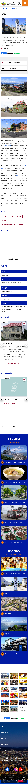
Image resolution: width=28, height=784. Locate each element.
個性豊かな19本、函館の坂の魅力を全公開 (16, 502)
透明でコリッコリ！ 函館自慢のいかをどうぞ (16, 542)
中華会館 (18, 176)
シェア (4, 53)
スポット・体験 (10, 9)
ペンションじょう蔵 (10, 399)
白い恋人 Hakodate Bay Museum (14, 654)
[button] (1, 345)
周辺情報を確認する (14, 259)
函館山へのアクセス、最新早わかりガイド (16, 462)
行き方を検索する (14, 68)
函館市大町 (5, 49)
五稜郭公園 (8, 614)
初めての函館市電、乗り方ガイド (14, 522)
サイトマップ (18, 760)
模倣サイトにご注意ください (14, 758)
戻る (14, 426)
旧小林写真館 (7, 343)
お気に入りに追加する (14, 63)
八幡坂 (7, 594)
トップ (2, 9)
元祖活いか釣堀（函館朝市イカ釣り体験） (16, 574)
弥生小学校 (8, 146)
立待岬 (7, 634)
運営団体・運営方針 (7, 760)
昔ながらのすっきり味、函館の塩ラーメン (16, 482)
